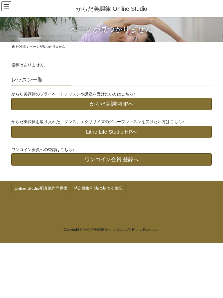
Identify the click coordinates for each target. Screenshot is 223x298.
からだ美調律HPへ (112, 104)
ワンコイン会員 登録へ (112, 159)
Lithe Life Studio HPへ (111, 132)
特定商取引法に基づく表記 (98, 188)
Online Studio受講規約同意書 (41, 188)
